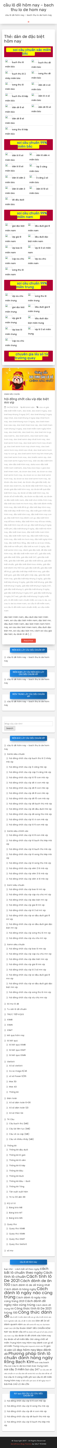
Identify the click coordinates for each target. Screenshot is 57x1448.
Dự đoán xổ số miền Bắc (16, 1339)
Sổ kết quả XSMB (17, 1044)
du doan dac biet (27, 471)
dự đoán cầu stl (17, 1331)
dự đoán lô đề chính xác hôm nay (33, 1335)
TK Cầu (10, 1119)
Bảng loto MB (15, 1207)
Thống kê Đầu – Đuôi (19, 1181)
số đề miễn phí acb (28, 1381)
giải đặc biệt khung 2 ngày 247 (36, 585)
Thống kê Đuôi (16, 1176)
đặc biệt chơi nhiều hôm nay (38, 500)
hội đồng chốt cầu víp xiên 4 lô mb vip (28, 878)
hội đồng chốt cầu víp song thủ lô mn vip (30, 992)
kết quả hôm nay (15, 1035)
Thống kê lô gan (17, 1155)
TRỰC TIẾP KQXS (15, 1014)
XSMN (10, 1024)
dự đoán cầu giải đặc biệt (35, 482)
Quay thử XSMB (17, 1228)
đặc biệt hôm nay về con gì (17, 525)
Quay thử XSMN (17, 1233)
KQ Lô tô (11, 1203)
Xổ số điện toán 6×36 (20, 1102)
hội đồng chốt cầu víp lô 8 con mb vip (28, 835)
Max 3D (12, 1081)
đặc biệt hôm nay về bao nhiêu (36, 521)
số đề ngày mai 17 (44, 1381)
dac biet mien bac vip (27, 425)
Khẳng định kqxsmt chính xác (31, 1346)
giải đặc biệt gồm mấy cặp (25, 575)
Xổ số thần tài (16, 1113)
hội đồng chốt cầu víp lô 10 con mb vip (29, 777)
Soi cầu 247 (32, 1369)
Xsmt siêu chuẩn (15, 885)
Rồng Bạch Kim (19, 1362)
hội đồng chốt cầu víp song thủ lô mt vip (30, 932)
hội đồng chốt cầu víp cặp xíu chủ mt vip (30, 894)
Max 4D (13, 1086)
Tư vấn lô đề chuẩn (17, 1009)
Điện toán (12, 1098)
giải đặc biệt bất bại (34, 560)
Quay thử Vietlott (18, 1244)
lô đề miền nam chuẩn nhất (21, 600)
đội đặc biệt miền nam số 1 (26, 553)
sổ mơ (10, 1250)
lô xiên (8, 1350)
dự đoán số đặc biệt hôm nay (31, 493)
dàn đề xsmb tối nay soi (32, 1325)
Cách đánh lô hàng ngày (20, 1289)
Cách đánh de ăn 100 (28, 1282)
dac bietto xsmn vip (37, 457)
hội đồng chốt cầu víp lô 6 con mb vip (28, 824)
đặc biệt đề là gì (21, 507)
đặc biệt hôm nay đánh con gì (21, 518)
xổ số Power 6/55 (17, 1076)
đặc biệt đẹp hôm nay (40, 507)
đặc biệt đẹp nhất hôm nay (16, 510)
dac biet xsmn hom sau (15, 457)
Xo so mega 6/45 (18, 1071)
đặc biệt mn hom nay (24, 539)
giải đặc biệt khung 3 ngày (37, 589)
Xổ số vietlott (16, 1065)
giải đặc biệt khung (35, 582)
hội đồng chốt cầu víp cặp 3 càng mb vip (30, 772)
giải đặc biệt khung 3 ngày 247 (18, 593)
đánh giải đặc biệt (31, 550)
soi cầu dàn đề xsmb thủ (25, 1374)
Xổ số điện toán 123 (18, 1107)
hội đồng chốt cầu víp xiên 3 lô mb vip (28, 873)
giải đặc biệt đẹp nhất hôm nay (26, 571)
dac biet (27, 410)
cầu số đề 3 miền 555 (26, 1321)
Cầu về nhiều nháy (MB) (21, 1139)
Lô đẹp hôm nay (24, 1350)
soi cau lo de (41, 600)
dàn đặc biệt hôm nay (19, 464)
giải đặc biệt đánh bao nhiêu (28, 564)
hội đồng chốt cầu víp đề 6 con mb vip (29, 788)
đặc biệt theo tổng (17, 543)
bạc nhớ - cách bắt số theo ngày (21, 1269)
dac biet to (9, 436)
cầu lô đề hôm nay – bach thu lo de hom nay (28, 7)
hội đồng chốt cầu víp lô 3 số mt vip (27, 910)
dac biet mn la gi (43, 432)
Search (9, 728)
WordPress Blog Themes (21, 1444)
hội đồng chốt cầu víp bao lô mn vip (27, 948)
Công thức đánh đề (28, 1314)
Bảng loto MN (15, 1218)
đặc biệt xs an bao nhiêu (38, 543)
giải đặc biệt (44, 553)
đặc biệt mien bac (17, 532)
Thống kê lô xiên (17, 1160)
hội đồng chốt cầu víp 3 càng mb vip (28, 767)
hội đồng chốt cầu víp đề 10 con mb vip (29, 798)
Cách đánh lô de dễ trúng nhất (30, 1285)
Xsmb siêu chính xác (17, 831)
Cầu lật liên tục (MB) (19, 1128)
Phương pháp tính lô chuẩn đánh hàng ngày (28, 1356)
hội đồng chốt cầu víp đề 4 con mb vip (29, 782)
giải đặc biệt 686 (16, 560)
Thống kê (14, 1092)
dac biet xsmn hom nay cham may (23, 446)
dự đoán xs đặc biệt (33, 496)
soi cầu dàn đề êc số (44, 1374)
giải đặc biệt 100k (12, 557)
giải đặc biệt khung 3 (14, 589)
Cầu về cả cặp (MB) (19, 1134)
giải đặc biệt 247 (28, 557)
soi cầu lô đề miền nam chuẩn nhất (20, 607)
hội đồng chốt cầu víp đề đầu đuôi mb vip (30, 809)
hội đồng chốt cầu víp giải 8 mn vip (27, 964)
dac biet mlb (15, 432)
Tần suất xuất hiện (18, 1191)
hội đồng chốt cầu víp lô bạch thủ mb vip (30, 849)
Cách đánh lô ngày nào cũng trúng (28, 1293)
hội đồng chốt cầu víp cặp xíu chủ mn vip (30, 953)
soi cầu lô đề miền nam (38, 603)
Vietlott (11, 1061)
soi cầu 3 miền (14, 1369)
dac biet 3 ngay (39, 410)
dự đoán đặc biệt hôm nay (34, 485)
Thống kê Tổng (16, 1186)
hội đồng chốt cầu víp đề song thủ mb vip (30, 814)
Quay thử (12, 1224)
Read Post (28, 640)
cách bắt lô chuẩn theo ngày (26, 1270)
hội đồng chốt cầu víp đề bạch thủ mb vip (30, 803)
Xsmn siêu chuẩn (12, 394)
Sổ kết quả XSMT (17, 1050)
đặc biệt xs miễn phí (13, 546)
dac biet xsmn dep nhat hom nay (29, 439)
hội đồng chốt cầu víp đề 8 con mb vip (29, 793)
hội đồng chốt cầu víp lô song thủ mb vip (30, 863)
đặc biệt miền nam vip (19, 535)
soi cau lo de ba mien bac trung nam (28, 1366)
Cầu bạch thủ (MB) (19, 1123)
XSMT (10, 1030)
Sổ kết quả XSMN (17, 1055)
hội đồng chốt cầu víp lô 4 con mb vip (28, 819)
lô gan (47, 1346)
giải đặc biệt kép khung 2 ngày (28, 578)
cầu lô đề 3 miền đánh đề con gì (23, 1317)
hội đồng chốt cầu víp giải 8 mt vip (27, 905)
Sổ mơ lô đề (13, 1003)
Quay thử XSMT (17, 1239)
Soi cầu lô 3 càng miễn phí (18, 1377)
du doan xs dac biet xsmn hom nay (30, 478)
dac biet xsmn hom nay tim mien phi (35, 453)
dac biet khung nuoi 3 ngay (22, 421)
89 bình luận (28, 407)
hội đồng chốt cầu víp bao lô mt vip (27, 889)
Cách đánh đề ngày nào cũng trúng (25, 1303)
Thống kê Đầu (16, 1170)
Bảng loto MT (15, 1212)
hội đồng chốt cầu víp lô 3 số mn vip (27, 969)
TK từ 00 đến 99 (17, 1197)
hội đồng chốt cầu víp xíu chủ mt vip (28, 938)
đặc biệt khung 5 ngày (23, 528)
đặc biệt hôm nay (22, 514)
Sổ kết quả (12, 1040)
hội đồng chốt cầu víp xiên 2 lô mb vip (28, 868)
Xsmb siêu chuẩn (16, 754)
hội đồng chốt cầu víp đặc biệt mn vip (26, 400)
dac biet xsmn (22, 436)
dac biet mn (28, 432)
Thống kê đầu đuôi (18, 1149)
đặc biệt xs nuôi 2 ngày (34, 546)
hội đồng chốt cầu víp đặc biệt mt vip (28, 899)
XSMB (9, 1019)
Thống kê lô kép (17, 1165)
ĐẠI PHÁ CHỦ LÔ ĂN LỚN (16, 1384)
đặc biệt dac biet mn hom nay (18, 503)
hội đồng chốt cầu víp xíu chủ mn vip (28, 997)
